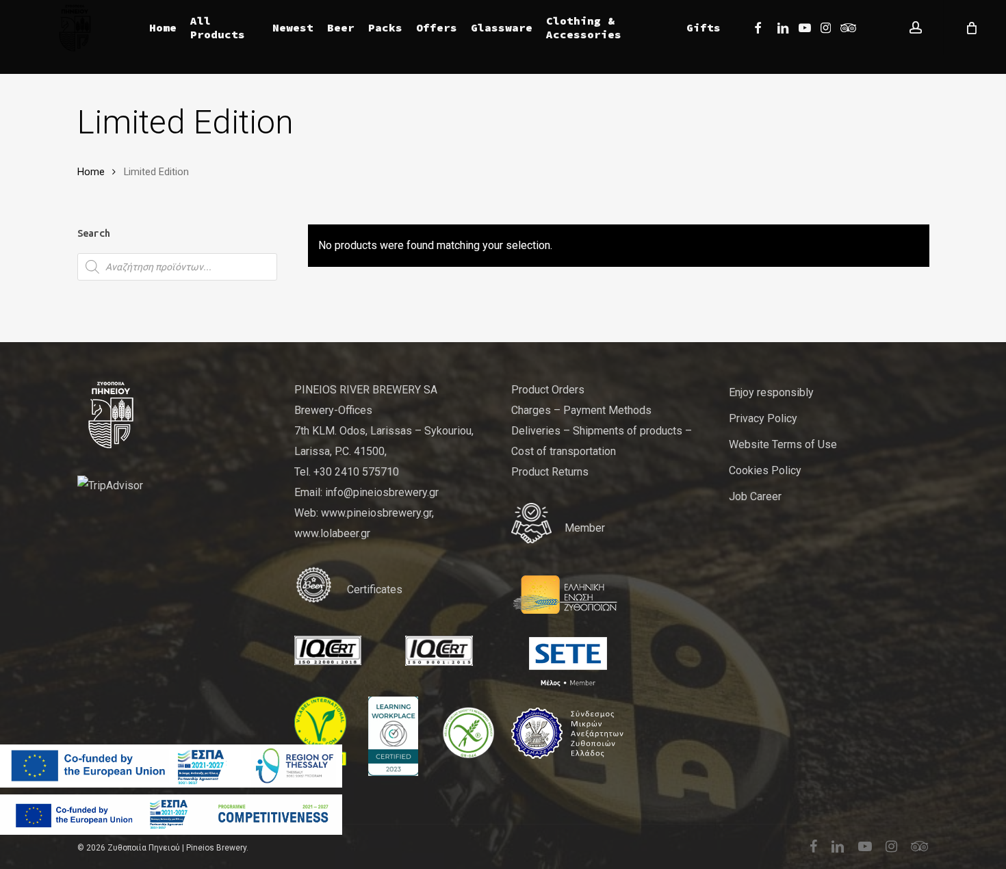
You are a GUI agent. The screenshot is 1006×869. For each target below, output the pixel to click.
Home (91, 172)
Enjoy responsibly (771, 392)
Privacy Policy (763, 418)
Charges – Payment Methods (581, 410)
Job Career (755, 496)
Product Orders (547, 389)
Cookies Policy (765, 470)
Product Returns (550, 471)
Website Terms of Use (783, 444)
